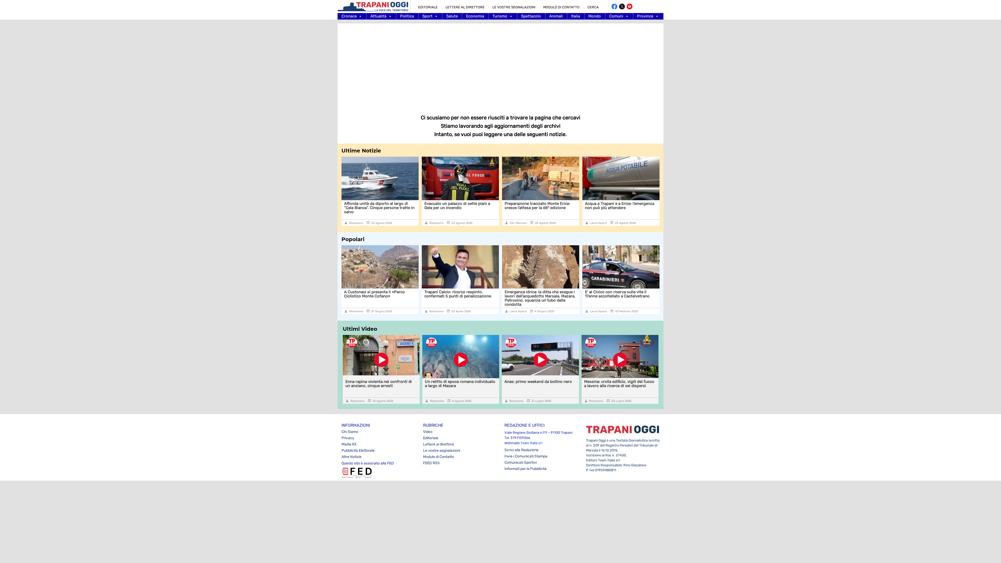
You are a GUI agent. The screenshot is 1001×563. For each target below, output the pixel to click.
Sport (427, 16)
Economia (475, 16)
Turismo (499, 16)
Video (427, 432)
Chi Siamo (349, 432)
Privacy (347, 438)
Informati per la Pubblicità (525, 469)
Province (645, 16)
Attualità (378, 16)
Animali (556, 16)
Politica (407, 16)
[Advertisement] (500, 65)
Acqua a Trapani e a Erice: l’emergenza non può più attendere (570, 205)
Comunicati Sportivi (520, 462)
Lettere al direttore (465, 7)
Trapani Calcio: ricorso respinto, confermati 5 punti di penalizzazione (457, 294)
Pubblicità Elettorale (358, 450)
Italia (575, 16)
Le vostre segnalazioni (513, 7)
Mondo (594, 16)
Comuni (616, 16)
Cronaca (349, 16)
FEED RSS (431, 463)
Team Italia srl (531, 443)
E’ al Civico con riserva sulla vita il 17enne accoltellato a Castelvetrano (616, 294)
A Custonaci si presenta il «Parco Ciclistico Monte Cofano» (374, 294)
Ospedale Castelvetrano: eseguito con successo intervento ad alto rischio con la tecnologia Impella (650, 207)
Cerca (593, 7)
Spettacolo (531, 16)
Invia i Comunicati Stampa (525, 456)
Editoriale (428, 7)
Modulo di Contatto (561, 7)
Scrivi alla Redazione (521, 450)
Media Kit (348, 444)
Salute (452, 16)
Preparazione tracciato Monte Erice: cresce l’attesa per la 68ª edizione (488, 205)
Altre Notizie (351, 457)
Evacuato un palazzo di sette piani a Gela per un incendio (408, 205)
